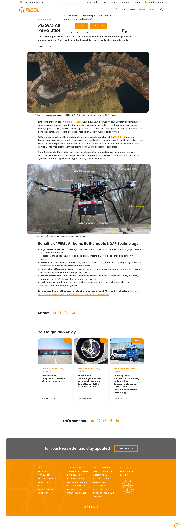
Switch (98, 25)
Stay (82, 25)
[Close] (116, 9)
